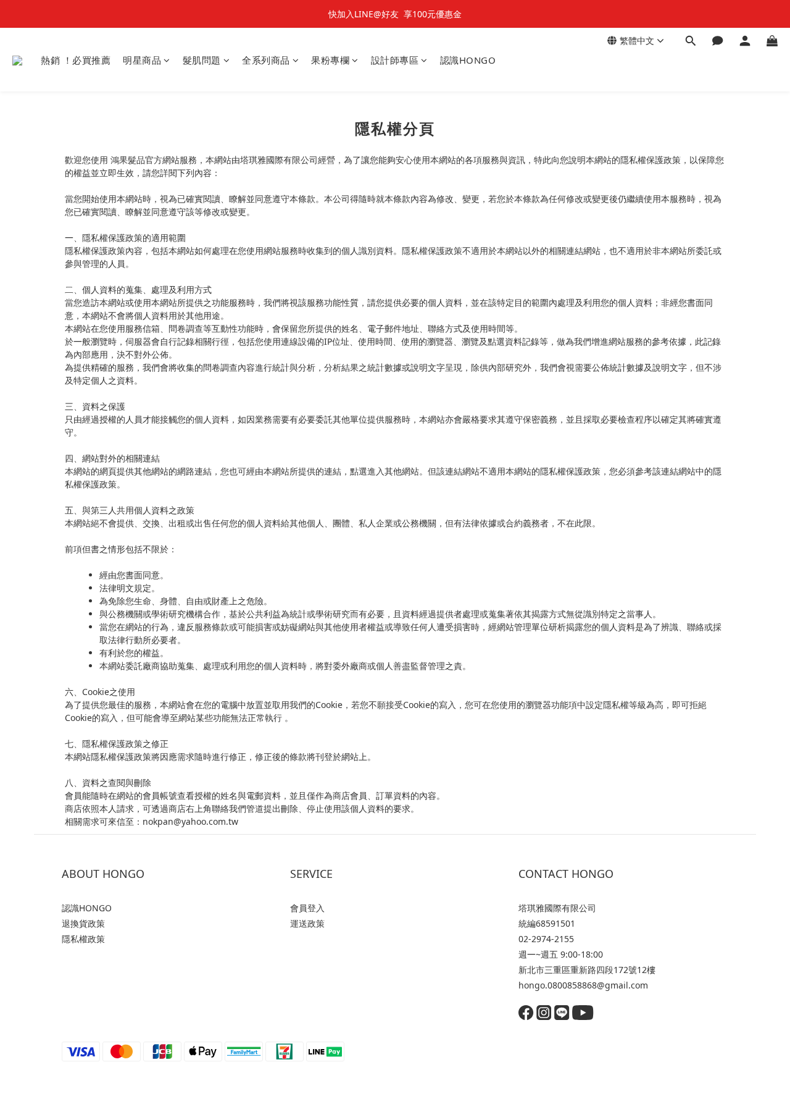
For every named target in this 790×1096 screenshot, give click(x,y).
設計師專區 (395, 60)
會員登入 (307, 908)
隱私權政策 (83, 939)
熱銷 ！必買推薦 (75, 60)
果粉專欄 (330, 60)
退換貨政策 (83, 923)
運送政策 (307, 923)
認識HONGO (468, 60)
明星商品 (142, 60)
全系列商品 (266, 60)
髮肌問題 (202, 60)
